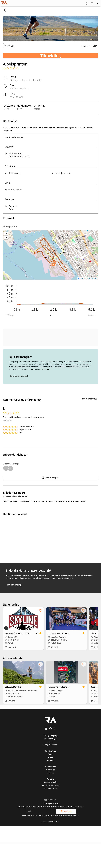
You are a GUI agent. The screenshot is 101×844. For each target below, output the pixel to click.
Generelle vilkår (50, 782)
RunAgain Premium (50, 745)
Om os (50, 754)
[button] (50, 137)
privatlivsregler (55, 815)
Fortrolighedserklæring (51, 785)
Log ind (51, 742)
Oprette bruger (50, 739)
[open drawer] (98, 3)
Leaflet (81, 278)
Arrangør (50, 760)
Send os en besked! (19, 376)
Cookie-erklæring (51, 788)
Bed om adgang (14, 584)
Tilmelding (50, 55)
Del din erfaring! (89, 398)
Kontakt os (50, 770)
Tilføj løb (50, 773)
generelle (66, 815)
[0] (91, 3)
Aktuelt (50, 757)
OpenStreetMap (92, 278)
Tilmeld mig (66, 811)
